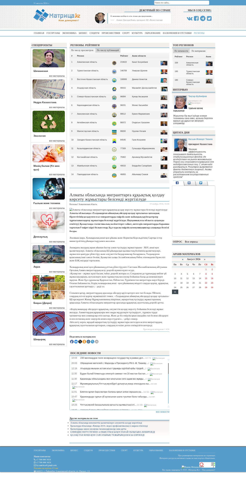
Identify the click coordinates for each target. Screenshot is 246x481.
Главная (39, 33)
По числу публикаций (108, 50)
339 (176, 63)
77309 (123, 148)
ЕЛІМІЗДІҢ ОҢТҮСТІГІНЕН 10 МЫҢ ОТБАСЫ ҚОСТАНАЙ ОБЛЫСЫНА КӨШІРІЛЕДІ (112, 431)
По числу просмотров (82, 50)
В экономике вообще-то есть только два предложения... (132, 16)
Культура (137, 33)
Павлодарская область (87, 174)
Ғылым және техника (46, 203)
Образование (152, 33)
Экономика (69, 33)
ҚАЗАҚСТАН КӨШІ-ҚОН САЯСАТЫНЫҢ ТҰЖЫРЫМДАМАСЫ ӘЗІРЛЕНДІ (107, 434)
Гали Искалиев (139, 140)
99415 (123, 88)
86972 (123, 122)
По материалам (198, 50)
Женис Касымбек (140, 105)
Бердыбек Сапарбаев (142, 166)
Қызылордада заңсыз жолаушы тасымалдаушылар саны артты (98, 428)
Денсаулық (40, 236)
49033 (123, 166)
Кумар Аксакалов (140, 96)
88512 (123, 114)
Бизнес (83, 33)
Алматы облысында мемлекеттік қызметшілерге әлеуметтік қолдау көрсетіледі (106, 422)
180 (176, 80)
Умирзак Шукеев (139, 71)
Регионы (199, 33)
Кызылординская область (88, 148)
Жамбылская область (87, 166)
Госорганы (53, 33)
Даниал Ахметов (139, 79)
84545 (123, 140)
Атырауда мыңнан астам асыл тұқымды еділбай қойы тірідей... (112, 368)
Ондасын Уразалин (141, 122)
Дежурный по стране (155, 10)
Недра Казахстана (44, 102)
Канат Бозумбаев (140, 62)
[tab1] (177, 183)
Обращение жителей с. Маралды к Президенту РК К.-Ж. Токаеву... (113, 363)
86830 (123, 131)
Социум (94, 33)
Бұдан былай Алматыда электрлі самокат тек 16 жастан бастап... (113, 373)
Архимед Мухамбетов (142, 157)
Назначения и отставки (177, 33)
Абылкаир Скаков (140, 174)
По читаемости (181, 50)
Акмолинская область (87, 114)
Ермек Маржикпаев (141, 114)
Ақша (36, 266)
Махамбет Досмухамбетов (144, 88)
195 (176, 71)
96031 (123, 105)
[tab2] (189, 183)
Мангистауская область (88, 131)
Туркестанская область (88, 71)
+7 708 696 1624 (43, 459)
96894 (123, 96)
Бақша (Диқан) (42, 302)
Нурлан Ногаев (139, 131)
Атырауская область (86, 88)
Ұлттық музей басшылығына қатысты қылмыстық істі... (108, 405)
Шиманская (40, 71)
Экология (39, 135)
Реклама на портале (43, 468)
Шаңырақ (39, 339)
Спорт (125, 33)
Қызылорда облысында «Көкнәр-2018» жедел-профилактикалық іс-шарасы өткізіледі (109, 425)
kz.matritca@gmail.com (46, 465)
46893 (123, 174)
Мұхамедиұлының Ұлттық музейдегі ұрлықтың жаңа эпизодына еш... (115, 383)
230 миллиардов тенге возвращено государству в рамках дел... (112, 358)
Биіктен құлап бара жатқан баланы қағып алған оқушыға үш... (111, 392)
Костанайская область (87, 157)
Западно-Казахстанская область (92, 140)
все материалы (57, 76)
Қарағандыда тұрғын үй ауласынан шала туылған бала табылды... (114, 396)
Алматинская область (87, 62)
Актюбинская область (87, 122)
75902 (123, 157)
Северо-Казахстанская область (91, 96)
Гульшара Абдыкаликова (143, 148)
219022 (123, 62)
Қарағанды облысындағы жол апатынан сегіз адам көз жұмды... (112, 379)
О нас (55, 468)
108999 (123, 79)
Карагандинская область (88, 105)
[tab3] (201, 183)
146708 (123, 71)
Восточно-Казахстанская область (92, 79)
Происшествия (111, 33)
